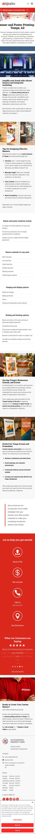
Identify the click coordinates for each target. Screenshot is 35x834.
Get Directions (17, 625)
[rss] (17, 799)
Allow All (17, 830)
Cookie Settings (17, 820)
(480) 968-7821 (17, 605)
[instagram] (14, 799)
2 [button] (15, 666)
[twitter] (7, 799)
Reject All (17, 825)
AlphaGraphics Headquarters (18, 749)
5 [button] (22, 666)
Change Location (15, 746)
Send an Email (9, 760)
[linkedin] (10, 799)
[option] (17, 654)
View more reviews (17, 671)
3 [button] (17, 666)
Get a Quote (17, 582)
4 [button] (20, 666)
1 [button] (13, 666)
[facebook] (4, 799)
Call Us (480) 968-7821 (11, 757)
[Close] (32, 802)
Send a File (17, 561)
